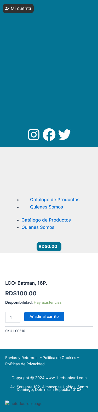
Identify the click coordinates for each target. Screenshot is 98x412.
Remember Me (25, 47)
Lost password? (22, 70)
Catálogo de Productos (54, 199)
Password (16, 27)
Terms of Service (67, 88)
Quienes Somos (46, 207)
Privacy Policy (31, 88)
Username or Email (24, 7)
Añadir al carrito (44, 316)
